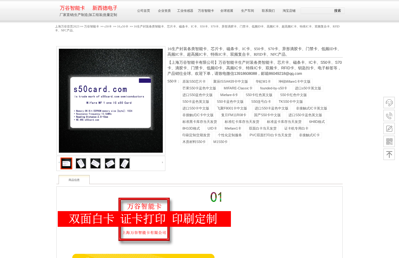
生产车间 (247, 10)
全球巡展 (226, 10)
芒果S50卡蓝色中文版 (199, 88)
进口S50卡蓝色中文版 (271, 108)
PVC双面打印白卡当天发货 (270, 135)
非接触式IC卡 (309, 135)
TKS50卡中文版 (291, 101)
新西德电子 (104, 8)
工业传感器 (185, 10)
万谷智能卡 (91, 26)
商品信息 (74, 180)
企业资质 (164, 10)
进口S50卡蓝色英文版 (305, 115)
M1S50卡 (220, 142)
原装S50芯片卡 (194, 81)
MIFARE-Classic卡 (238, 88)
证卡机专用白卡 (296, 128)
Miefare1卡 (233, 128)
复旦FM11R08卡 (233, 115)
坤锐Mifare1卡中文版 (294, 81)
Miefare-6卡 (229, 95)
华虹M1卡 (263, 81)
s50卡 (108, 26)
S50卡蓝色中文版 (230, 101)
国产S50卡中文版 (267, 115)
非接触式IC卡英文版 (311, 108)
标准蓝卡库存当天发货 (284, 122)
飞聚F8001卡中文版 (232, 108)
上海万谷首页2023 (67, 26)
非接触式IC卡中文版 (198, 115)
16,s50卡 (122, 26)
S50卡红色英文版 (259, 95)
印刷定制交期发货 (196, 135)
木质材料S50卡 (194, 142)
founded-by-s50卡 (273, 88)
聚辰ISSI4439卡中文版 (230, 81)
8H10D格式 (191, 128)
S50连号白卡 (261, 101)
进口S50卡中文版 (195, 108)
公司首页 (143, 10)
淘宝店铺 (289, 10)
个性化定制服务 (230, 135)
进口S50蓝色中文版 (197, 95)
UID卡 (212, 128)
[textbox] (316, 11)
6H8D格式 (317, 122)
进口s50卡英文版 (308, 88)
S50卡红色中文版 (293, 95)
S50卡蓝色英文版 (195, 101)
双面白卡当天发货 (263, 128)
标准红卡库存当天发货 (242, 122)
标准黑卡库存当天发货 (199, 122)
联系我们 (268, 10)
